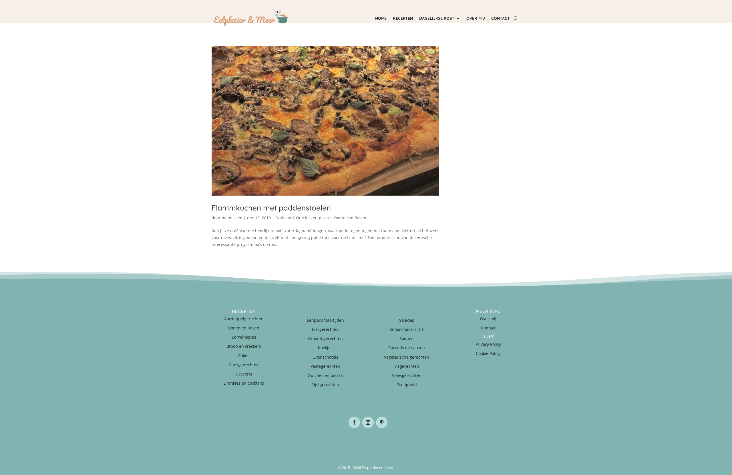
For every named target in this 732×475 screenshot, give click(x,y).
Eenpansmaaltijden (325, 320)
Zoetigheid (407, 384)
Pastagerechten (325, 366)
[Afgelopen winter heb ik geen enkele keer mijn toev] (340, 442)
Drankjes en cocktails (244, 383)
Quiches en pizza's (314, 217)
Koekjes (325, 347)
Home (381, 18)
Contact (500, 18)
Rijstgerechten (325, 384)
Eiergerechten (325, 329)
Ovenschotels (325, 357)
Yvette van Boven (350, 217)
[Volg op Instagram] (368, 422)
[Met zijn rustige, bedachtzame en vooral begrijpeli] (237, 442)
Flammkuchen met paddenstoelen (271, 207)
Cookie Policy (488, 353)
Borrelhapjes (244, 337)
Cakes (243, 355)
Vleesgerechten (406, 375)
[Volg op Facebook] (354, 422)
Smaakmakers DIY (407, 329)
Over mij (475, 18)
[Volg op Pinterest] (381, 422)
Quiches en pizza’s (325, 375)
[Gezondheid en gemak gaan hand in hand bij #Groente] (289, 442)
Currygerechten (244, 364)
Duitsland (284, 217)
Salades (406, 320)
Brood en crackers (243, 346)
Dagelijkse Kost (436, 18)
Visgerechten (406, 366)
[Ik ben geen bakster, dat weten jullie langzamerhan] (391, 442)
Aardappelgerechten (244, 318)
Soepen (406, 338)
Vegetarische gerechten (406, 357)
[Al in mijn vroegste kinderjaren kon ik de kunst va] (494, 442)
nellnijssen (232, 217)
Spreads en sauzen (406, 347)
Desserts (244, 374)
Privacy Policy (488, 344)
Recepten (403, 18)
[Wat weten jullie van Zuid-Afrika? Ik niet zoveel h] (443, 442)
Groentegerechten (325, 338)
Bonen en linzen (243, 328)
